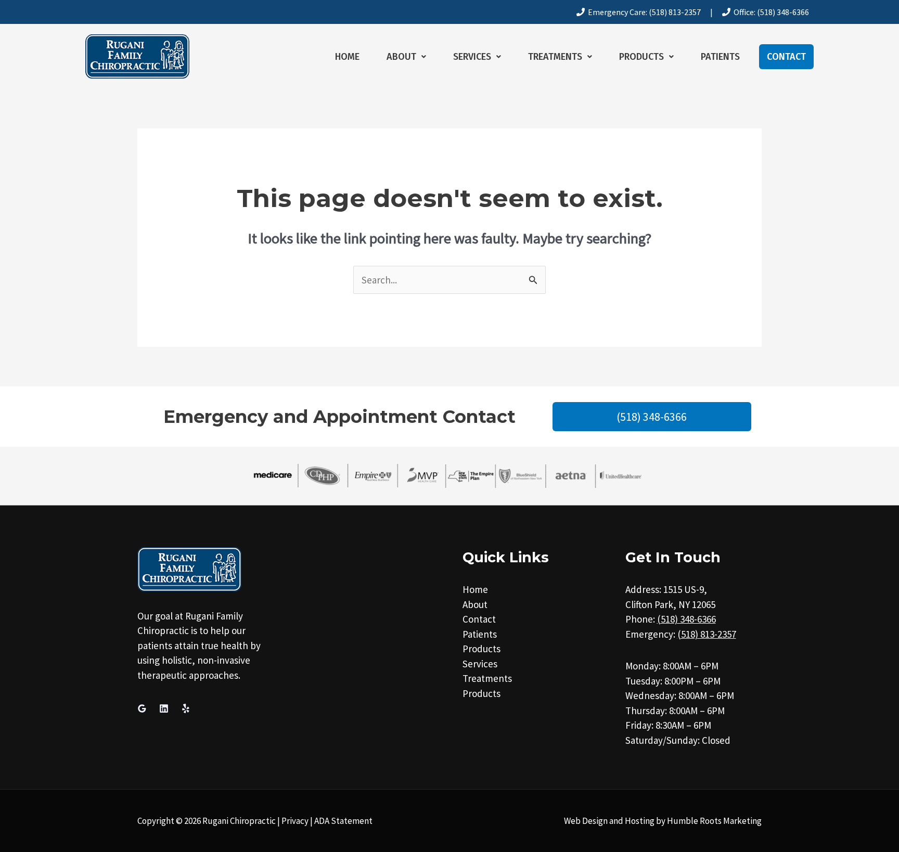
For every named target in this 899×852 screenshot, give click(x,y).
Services (472, 56)
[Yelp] (185, 708)
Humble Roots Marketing (714, 821)
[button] (406, 56)
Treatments (555, 56)
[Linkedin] (164, 708)
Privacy (295, 821)
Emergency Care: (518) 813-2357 (643, 12)
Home (347, 56)
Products (641, 56)
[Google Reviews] (142, 708)
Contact (786, 56)
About (401, 56)
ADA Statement (343, 821)
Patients (720, 56)
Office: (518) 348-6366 (769, 12)
